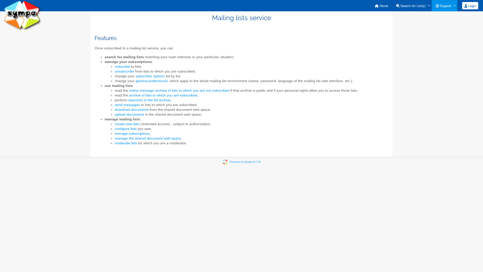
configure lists (126, 129)
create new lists (127, 124)
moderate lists (126, 143)
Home (383, 5)
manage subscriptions (132, 133)
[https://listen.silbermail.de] (23, 15)
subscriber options (150, 76)
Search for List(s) (412, 5)
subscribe (122, 67)
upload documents (129, 114)
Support (445, 5)
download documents (132, 110)
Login (471, 5)
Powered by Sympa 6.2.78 (245, 161)
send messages (127, 105)
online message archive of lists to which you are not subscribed (179, 90)
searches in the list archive (149, 100)
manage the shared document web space (148, 138)
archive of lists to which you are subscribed (163, 95)
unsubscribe (124, 71)
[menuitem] (381, 5)
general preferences (152, 81)
